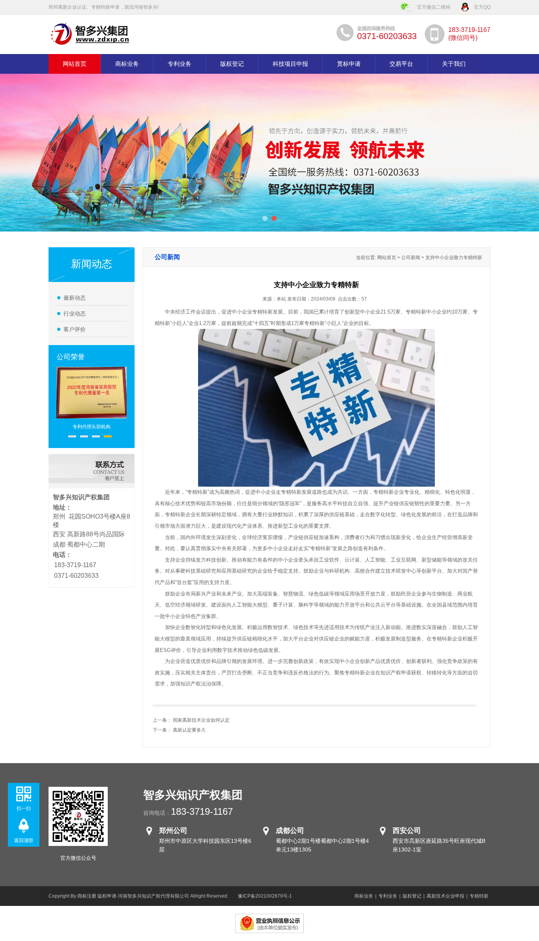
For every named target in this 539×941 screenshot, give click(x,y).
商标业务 (127, 64)
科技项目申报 (290, 64)
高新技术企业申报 (445, 896)
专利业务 (179, 64)
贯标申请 (349, 64)
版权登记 (232, 64)
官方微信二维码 (433, 7)
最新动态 (75, 298)
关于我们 (454, 64)
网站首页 (74, 64)
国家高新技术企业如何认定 (201, 720)
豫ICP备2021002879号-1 (265, 896)
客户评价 (75, 329)
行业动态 (75, 313)
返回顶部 (23, 840)
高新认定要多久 (189, 730)
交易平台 (401, 64)
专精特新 (479, 896)
